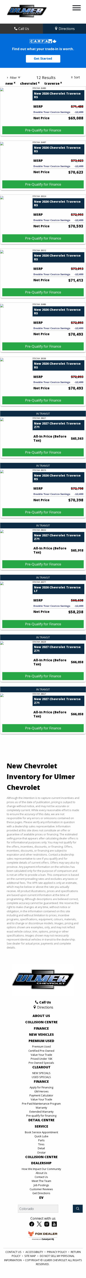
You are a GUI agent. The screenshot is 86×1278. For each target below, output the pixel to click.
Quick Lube (41, 1136)
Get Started (43, 58)
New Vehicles (41, 1035)
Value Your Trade (41, 1055)
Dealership (41, 1163)
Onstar (41, 1152)
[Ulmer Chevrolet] (27, 11)
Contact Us (41, 1177)
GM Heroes (41, 1091)
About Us (41, 1016)
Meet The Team (41, 1181)
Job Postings (41, 1185)
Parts (41, 1140)
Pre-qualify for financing (41, 1115)
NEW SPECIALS (41, 1073)
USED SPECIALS (41, 1077)
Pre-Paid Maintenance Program (41, 1103)
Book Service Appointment (41, 1132)
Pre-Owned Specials (41, 1063)
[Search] (78, 1209)
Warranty (41, 1107)
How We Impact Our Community (41, 1169)
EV (41, 1198)
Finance (41, 1028)
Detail (41, 1148)
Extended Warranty (41, 1111)
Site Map (30, 1256)
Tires (41, 1144)
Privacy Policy (57, 1252)
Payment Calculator (41, 1095)
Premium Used (41, 1041)
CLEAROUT (41, 1067)
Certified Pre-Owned (41, 1051)
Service (41, 1126)
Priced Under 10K (41, 1059)
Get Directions (41, 1193)
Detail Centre (41, 1120)
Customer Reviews (41, 1189)
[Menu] (76, 8)
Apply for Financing (41, 1087)
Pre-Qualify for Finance (43, 130)
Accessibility (34, 1252)
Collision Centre (41, 1022)
